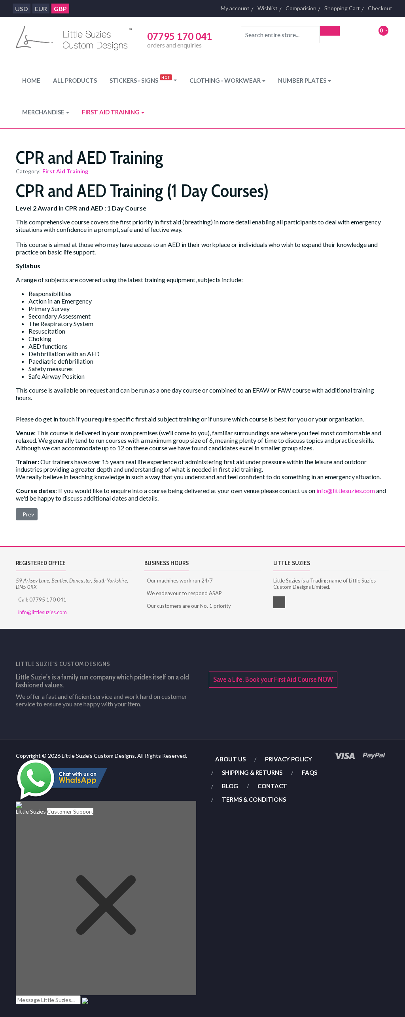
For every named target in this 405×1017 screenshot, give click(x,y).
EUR (41, 8)
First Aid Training (65, 171)
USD (21, 8)
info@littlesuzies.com (345, 490)
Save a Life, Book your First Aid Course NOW (273, 679)
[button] (143, 80)
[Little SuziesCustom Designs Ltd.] (74, 39)
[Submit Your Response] (85, 999)
